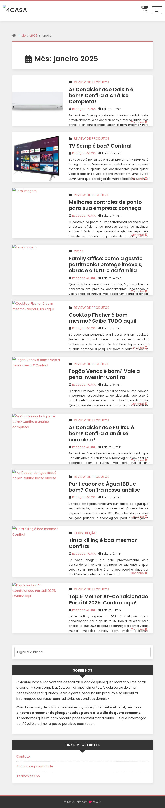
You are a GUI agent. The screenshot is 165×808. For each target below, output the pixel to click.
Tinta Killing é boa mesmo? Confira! (103, 543)
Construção (85, 533)
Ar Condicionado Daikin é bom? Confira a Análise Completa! (101, 95)
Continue (138, 122)
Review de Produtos (91, 82)
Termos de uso (28, 776)
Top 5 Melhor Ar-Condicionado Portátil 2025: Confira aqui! (108, 599)
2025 (33, 36)
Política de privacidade (34, 766)
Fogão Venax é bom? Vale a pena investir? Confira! (104, 374)
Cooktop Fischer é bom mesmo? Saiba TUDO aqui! (102, 317)
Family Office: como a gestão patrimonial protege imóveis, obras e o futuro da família (106, 264)
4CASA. (97, 802)
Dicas (79, 251)
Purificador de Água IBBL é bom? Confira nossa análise (104, 486)
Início (22, 36)
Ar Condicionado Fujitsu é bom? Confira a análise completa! (101, 433)
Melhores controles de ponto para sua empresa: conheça (105, 205)
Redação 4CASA (84, 109)
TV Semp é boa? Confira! (100, 145)
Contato (23, 756)
